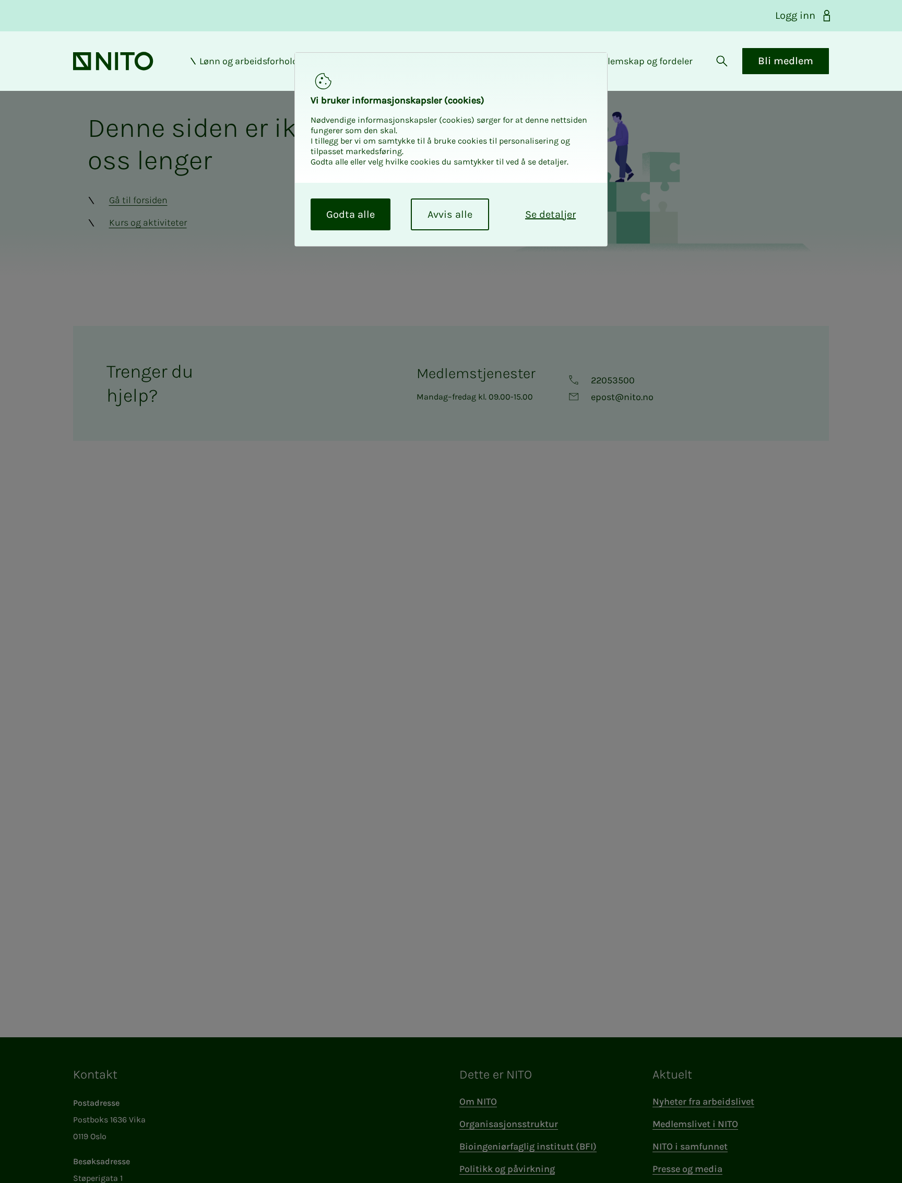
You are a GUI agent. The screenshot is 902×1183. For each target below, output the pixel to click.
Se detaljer (550, 214)
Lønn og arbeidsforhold (248, 61)
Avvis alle (450, 214)
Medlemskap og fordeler (641, 61)
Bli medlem (785, 61)
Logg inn (795, 15)
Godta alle (350, 214)
